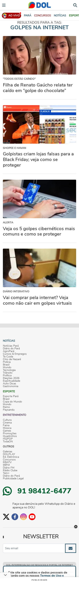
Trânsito (7, 372)
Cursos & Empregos (15, 354)
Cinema (7, 422)
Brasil (6, 364)
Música (7, 428)
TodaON (8, 441)
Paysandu (9, 409)
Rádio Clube (10, 470)
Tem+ (6, 473)
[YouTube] (32, 516)
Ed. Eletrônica (11, 457)
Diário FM (8, 467)
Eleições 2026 (11, 378)
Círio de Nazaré (12, 359)
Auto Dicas (9, 383)
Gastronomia (10, 386)
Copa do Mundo (12, 401)
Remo (6, 407)
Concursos (9, 459)
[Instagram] (23, 516)
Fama (6, 425)
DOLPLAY (9, 454)
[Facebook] (15, 516)
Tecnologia (9, 370)
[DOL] (39, 5)
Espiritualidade (11, 381)
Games (7, 430)
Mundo (7, 367)
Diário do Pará (11, 348)
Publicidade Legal (13, 478)
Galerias (7, 451)
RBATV (7, 462)
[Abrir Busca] (75, 5)
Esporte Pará (10, 396)
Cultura (7, 420)
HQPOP (8, 439)
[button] (42, 15)
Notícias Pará (11, 346)
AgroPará (8, 351)
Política (7, 375)
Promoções (9, 433)
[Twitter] (6, 516)
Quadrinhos (10, 436)
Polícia (7, 362)
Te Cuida (8, 356)
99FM (6, 465)
